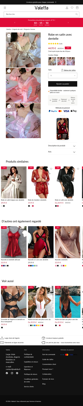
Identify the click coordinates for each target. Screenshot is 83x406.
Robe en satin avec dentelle (64, 200)
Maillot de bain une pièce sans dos (66, 319)
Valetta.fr (13, 401)
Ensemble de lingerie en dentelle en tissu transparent (13, 320)
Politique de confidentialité (29, 355)
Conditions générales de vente (31, 380)
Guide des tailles (47, 359)
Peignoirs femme (29, 29)
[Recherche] (76, 14)
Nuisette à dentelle (61, 260)
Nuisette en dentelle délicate (10, 260)
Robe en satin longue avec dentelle (12, 200)
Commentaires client (49, 364)
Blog (43, 384)
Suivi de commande (48, 354)
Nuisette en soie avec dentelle (38, 260)
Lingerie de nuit (17, 29)
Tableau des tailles (70, 70)
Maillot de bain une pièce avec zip (39, 319)
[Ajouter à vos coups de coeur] (24, 168)
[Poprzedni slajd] (15, 22)
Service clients (29, 386)
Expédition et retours (31, 362)
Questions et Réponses (28, 368)
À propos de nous (48, 379)
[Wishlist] (72, 7)
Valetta (8, 29)
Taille (50, 70)
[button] (4, 7)
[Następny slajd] (68, 22)
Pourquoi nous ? (47, 369)
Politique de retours (30, 374)
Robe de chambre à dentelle (37, 200)
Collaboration (46, 374)
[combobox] (41, 14)
